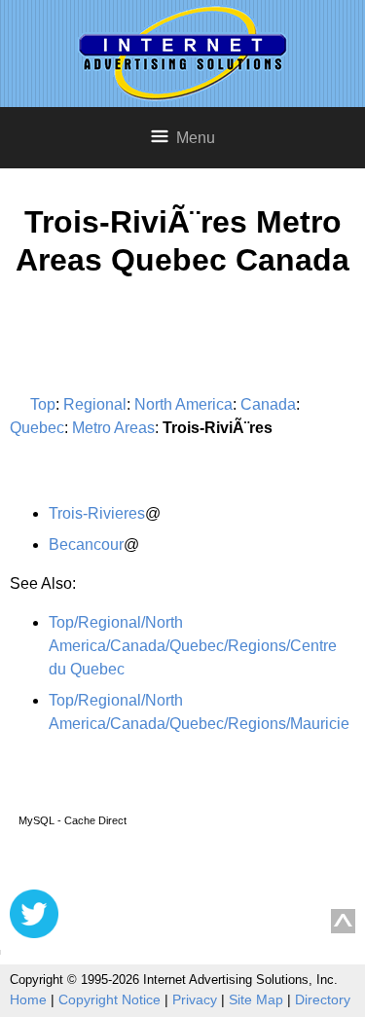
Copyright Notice (109, 999)
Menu (195, 137)
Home (28, 999)
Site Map (256, 999)
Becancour (86, 544)
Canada (268, 404)
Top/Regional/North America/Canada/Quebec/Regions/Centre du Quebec (193, 645)
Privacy (194, 999)
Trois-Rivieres (97, 513)
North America (183, 404)
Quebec (37, 427)
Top (42, 404)
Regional (95, 404)
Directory (322, 999)
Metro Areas (113, 427)
